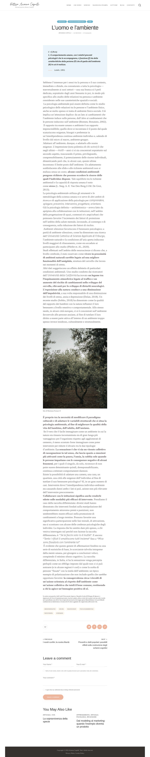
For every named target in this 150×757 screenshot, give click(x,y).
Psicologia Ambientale (76, 21)
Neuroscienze (71, 609)
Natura (61, 609)
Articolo (62, 21)
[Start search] (139, 5)
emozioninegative (50, 609)
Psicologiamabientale (87, 609)
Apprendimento (83, 715)
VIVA (90, 21)
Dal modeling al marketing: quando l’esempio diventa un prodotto (91, 723)
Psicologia (81, 717)
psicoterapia (48, 613)
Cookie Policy (79, 753)
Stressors (59, 613)
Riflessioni (92, 717)
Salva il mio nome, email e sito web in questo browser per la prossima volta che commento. (72, 671)
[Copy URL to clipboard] (105, 627)
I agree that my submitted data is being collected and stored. (63, 690)
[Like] (45, 627)
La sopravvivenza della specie (55, 720)
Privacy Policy (70, 753)
